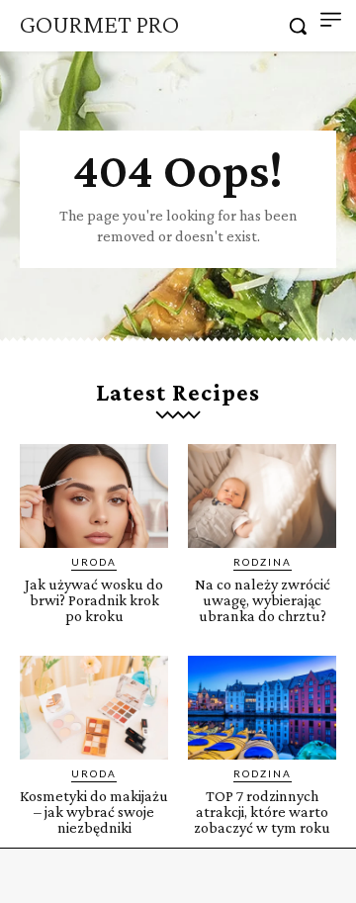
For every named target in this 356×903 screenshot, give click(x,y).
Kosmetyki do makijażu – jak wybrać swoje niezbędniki (94, 811)
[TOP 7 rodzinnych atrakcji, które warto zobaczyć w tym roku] (262, 708)
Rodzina (262, 562)
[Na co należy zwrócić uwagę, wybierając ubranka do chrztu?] (262, 496)
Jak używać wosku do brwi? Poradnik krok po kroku (94, 600)
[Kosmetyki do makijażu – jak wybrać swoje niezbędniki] (94, 708)
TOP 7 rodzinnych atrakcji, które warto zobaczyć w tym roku (262, 811)
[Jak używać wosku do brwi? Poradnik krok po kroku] (94, 496)
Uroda (94, 562)
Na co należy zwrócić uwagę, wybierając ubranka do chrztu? (262, 600)
